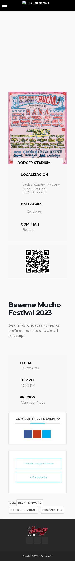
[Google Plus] (37, 434)
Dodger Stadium (23, 510)
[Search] (69, 5)
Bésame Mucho (29, 502)
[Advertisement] (37, 50)
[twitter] (37, 540)
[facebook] (29, 540)
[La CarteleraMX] (37, 530)
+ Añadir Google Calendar (38, 463)
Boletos (28, 230)
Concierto (34, 212)
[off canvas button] (4, 5)
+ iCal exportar (38, 477)
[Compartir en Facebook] (28, 434)
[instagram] (45, 540)
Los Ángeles (52, 510)
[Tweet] (46, 434)
